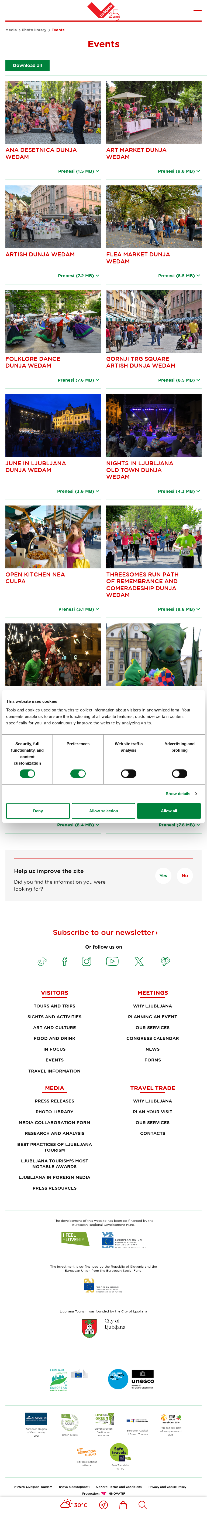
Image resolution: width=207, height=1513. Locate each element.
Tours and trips (54, 1005)
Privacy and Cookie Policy (167, 1486)
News (153, 1049)
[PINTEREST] (165, 961)
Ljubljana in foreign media (54, 1177)
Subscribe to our (103, 932)
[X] (139, 961)
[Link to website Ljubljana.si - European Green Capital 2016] (69, 1380)
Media (11, 30)
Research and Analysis (54, 1133)
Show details (178, 793)
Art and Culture (54, 1027)
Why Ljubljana (152, 1005)
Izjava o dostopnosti (74, 1486)
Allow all (169, 810)
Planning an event (152, 1016)
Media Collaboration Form (54, 1122)
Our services (153, 1027)
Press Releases (54, 1100)
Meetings (152, 992)
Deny (38, 810)
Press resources (55, 1188)
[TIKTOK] (42, 961)
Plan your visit (152, 1111)
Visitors (54, 992)
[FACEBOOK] (64, 961)
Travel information (54, 1070)
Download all (27, 65)
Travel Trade (152, 1088)
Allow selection (103, 810)
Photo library (34, 30)
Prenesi (76, 171)
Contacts (152, 1133)
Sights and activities (54, 1016)
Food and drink (54, 1038)
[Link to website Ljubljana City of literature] (131, 1379)
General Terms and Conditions (119, 1486)
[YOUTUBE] (112, 961)
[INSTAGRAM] (86, 961)
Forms (152, 1059)
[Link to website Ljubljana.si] (103, 1328)
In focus (54, 1049)
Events (55, 1059)
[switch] (78, 773)
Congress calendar (152, 1038)
